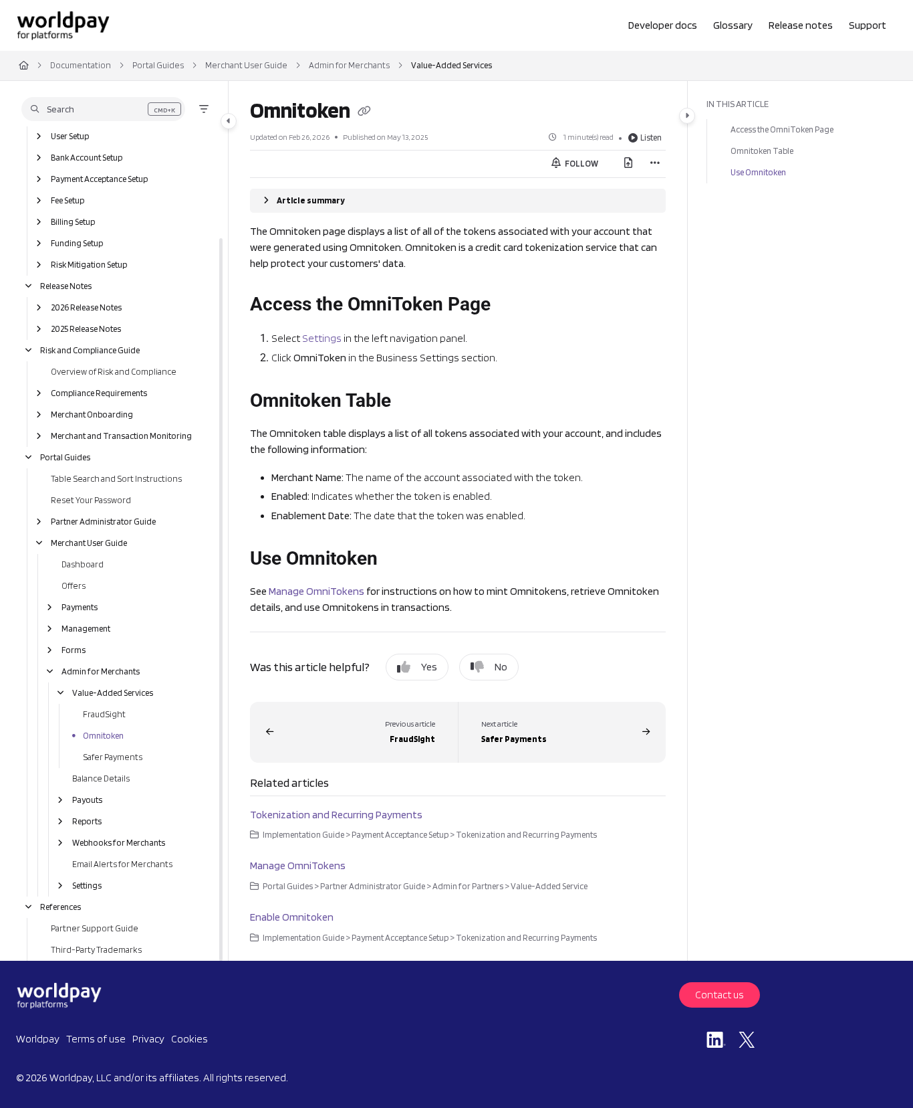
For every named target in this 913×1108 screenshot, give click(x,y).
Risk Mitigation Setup (89, 265)
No (501, 666)
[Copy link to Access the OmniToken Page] (512, 305)
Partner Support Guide (94, 928)
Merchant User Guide (246, 65)
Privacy (148, 1038)
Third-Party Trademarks (96, 950)
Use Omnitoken (758, 172)
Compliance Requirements (99, 393)
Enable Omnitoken (292, 917)
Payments (79, 607)
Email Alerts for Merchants (122, 864)
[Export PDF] (628, 164)
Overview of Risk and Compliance (113, 372)
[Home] (63, 25)
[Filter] (204, 109)
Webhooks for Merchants (118, 843)
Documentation (80, 65)
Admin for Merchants (349, 65)
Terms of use (96, 1038)
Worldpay (37, 1038)
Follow (580, 164)
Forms (73, 650)
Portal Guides (158, 65)
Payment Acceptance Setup (99, 179)
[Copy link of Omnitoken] (364, 112)
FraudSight (104, 714)
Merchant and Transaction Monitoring (121, 436)
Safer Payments (112, 757)
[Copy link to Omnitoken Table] (412, 401)
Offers (73, 586)
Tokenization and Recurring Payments (336, 814)
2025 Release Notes (86, 329)
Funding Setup (77, 243)
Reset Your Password (91, 500)
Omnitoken (103, 736)
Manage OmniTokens (316, 591)
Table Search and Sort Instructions (116, 479)
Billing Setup (73, 222)
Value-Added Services (451, 65)
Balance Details (101, 778)
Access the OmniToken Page (782, 129)
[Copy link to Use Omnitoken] (399, 560)
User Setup (70, 136)
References (60, 907)
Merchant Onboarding (92, 414)
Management (85, 629)
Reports (87, 821)
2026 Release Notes (86, 307)
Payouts (87, 800)
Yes (429, 666)
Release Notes (66, 286)
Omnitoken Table (762, 151)
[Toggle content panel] (687, 116)
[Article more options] (655, 164)
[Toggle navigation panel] (229, 121)
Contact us (719, 994)
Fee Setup (67, 200)
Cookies (189, 1038)
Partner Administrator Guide (103, 522)
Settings (87, 886)
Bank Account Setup (86, 158)
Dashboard (82, 564)
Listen (651, 137)
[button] (103, 109)
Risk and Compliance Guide (90, 350)
